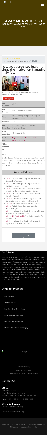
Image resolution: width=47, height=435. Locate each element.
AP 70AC (9, 198)
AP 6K (8, 178)
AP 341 (9, 221)
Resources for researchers (13, 321)
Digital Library (9, 296)
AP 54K (8, 193)
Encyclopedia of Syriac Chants (14, 309)
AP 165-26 (10, 216)
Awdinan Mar (20, 216)
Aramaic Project (10, 303)
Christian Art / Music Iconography (16, 328)
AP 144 (8, 211)
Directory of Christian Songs (14, 315)
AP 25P (8, 188)
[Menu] (42, 4)
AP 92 (8, 206)
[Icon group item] (4, 416)
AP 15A (8, 183)
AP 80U (9, 203)
